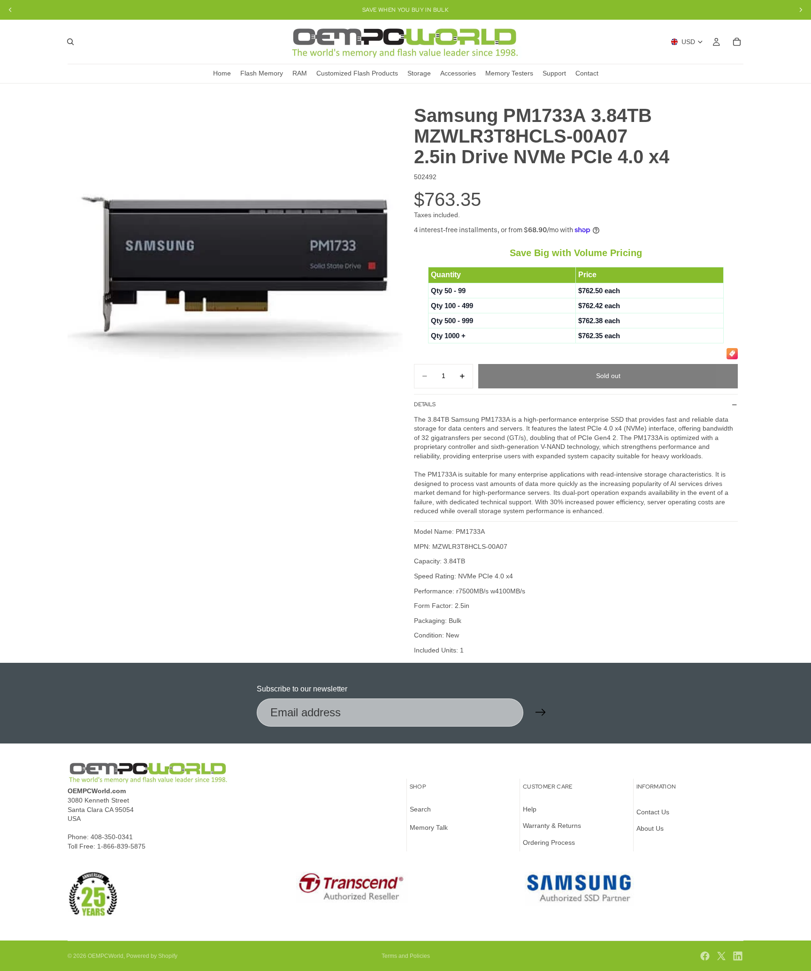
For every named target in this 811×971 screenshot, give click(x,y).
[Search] (70, 41)
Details (425, 404)
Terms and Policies (406, 956)
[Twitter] (721, 956)
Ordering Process (549, 842)
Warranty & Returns (552, 825)
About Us (650, 828)
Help (529, 809)
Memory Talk (429, 827)
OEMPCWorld (105, 956)
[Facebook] (705, 956)
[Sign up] (540, 712)
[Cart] (737, 41)
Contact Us (652, 812)
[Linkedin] (737, 956)
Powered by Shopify (151, 956)
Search (420, 809)
